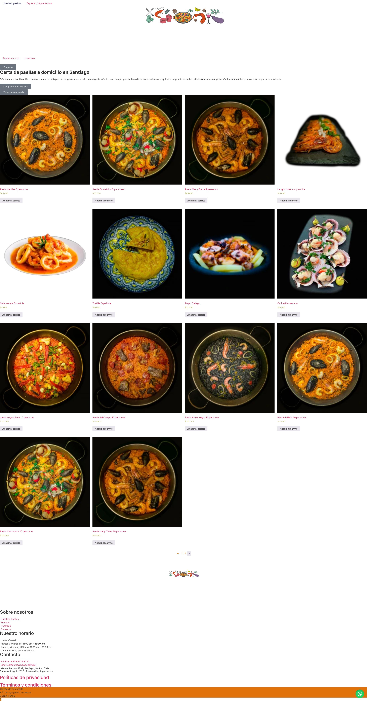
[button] (360, 694)
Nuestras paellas (12, 3)
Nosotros (30, 58)
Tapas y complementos (39, 3)
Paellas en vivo (11, 58)
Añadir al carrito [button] (11, 200)
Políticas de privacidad (24, 677)
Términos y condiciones (25, 685)
